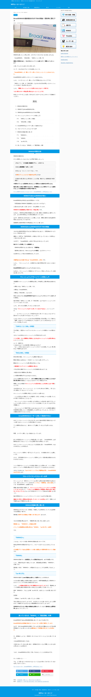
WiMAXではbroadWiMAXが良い (26, 109)
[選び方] (68, 26)
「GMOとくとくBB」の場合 (27, 118)
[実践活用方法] (68, 21)
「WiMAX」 (23, 138)
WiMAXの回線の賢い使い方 (24, 132)
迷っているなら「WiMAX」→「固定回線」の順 (30, 145)
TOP (15, 7)
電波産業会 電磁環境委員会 (67, 63)
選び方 (47, 7)
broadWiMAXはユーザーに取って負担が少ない (30, 125)
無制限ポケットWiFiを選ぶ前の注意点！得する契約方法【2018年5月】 (33, 681)
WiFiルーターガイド (15, 0)
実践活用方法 (36, 7)
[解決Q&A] (68, 47)
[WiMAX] (68, 31)
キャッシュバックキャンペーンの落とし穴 (29, 115)
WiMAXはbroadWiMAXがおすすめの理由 (29, 112)
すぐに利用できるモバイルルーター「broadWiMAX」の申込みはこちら (33, 191)
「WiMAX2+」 (24, 135)
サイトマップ (39, 0)
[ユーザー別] (68, 42)
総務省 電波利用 (64, 53)
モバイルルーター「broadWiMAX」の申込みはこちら (28, 666)
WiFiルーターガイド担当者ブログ (28, 0)
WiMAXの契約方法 (22, 106)
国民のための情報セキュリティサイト (69, 56)
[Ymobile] (68, 37)
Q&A (69, 7)
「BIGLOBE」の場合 (25, 122)
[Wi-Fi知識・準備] (68, 15)
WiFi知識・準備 (26, 7)
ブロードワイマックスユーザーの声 (27, 129)
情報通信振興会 (64, 59)
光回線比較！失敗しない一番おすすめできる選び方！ (29, 680)
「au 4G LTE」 (24, 141)
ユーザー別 (58, 7)
